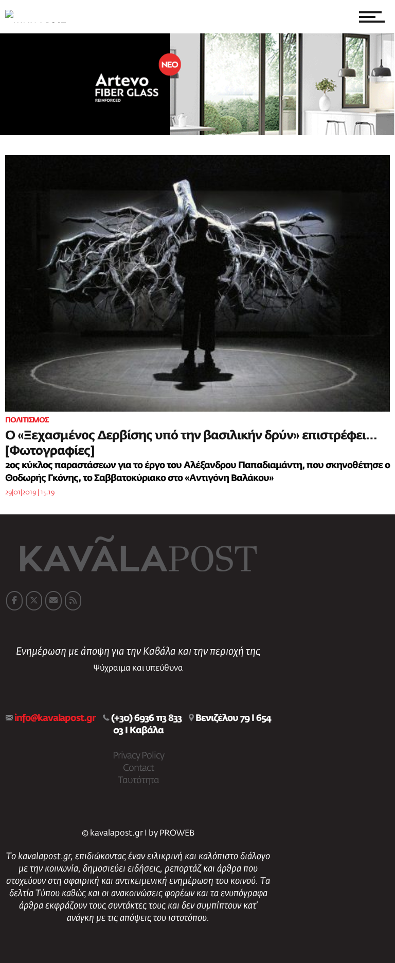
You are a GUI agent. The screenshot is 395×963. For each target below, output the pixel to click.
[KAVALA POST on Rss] (73, 600)
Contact (138, 768)
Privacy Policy (138, 756)
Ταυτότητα (138, 780)
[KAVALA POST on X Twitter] (34, 600)
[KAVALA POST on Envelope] (53, 600)
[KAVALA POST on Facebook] (14, 600)
